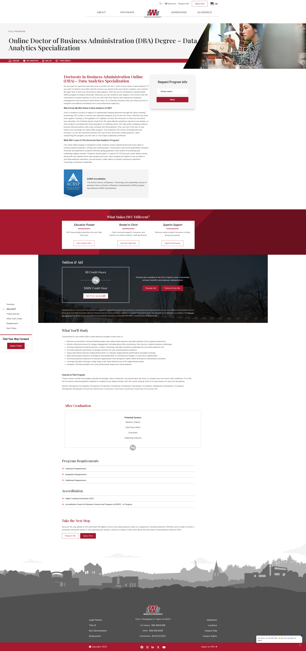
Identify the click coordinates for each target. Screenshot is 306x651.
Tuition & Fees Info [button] (172, 288)
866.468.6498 (158, 625)
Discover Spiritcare (128, 243)
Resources (171, 3)
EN (216, 4)
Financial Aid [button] (150, 288)
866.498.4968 (156, 630)
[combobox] (214, 3)
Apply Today (16, 346)
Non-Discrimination (98, 630)
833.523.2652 (159, 636)
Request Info (183, 3)
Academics (204, 12)
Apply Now (200, 3)
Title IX (92, 625)
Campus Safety (210, 636)
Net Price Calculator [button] (94, 296)
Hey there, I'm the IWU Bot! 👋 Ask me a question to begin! (277, 639)
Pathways (127, 12)
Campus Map (211, 630)
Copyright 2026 (99, 646)
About (101, 12)
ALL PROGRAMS (17, 31)
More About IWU (84, 243)
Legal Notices (95, 619)
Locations (212, 625)
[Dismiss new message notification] (302, 635)
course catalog (138, 381)
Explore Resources (172, 243)
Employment (95, 636)
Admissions (179, 12)
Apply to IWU (208, 646)
